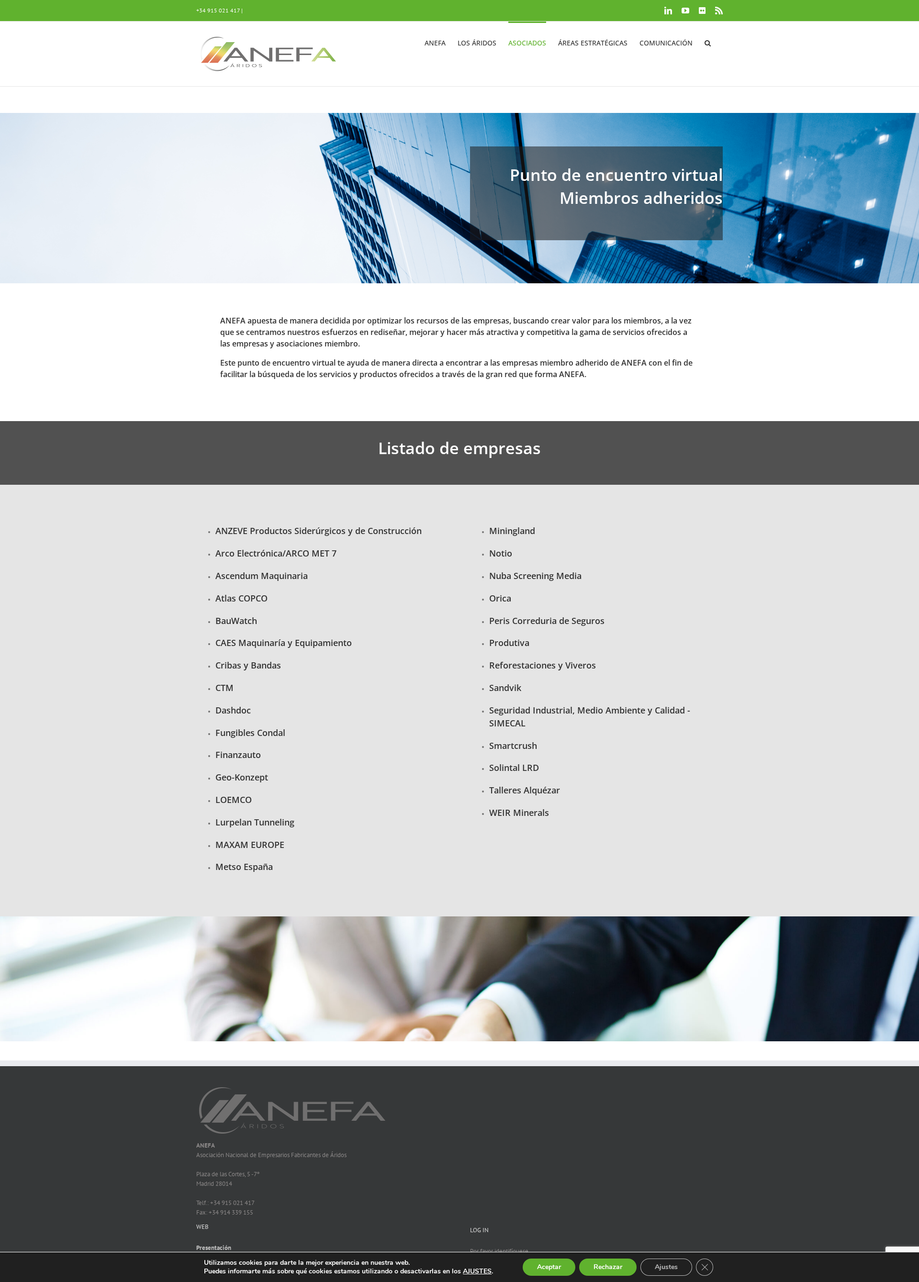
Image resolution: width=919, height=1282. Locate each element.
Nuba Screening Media (535, 575)
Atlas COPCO (241, 598)
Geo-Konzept (241, 777)
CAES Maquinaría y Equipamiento (283, 642)
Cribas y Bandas (248, 665)
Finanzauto (238, 754)
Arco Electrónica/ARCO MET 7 (275, 553)
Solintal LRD (514, 767)
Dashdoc (233, 710)
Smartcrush (513, 745)
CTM (224, 687)
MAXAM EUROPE (249, 844)
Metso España (244, 866)
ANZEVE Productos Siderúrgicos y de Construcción (318, 530)
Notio (500, 553)
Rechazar (608, 1266)
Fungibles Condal (250, 732)
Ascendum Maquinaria (261, 575)
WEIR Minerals (519, 812)
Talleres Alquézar (524, 790)
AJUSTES (477, 1271)
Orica (500, 598)
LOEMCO (233, 799)
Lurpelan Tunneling (254, 822)
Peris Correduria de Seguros (547, 620)
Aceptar (549, 1266)
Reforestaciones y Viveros (542, 665)
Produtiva (509, 642)
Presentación (213, 1248)
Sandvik (505, 687)
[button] (708, 42)
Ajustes (666, 1266)
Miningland (512, 530)
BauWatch (236, 620)
